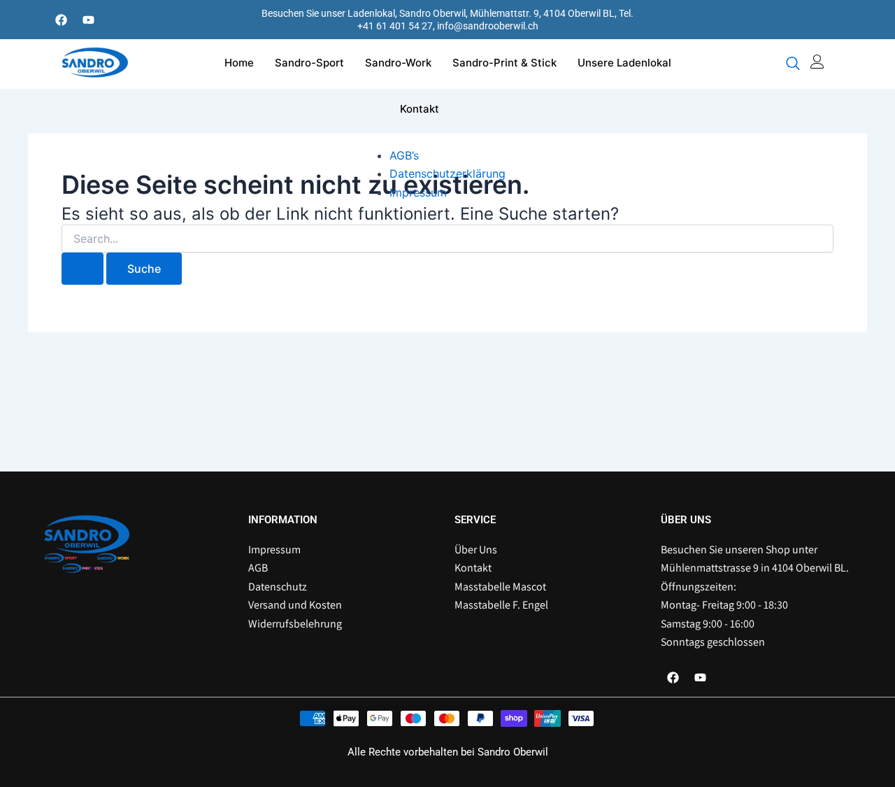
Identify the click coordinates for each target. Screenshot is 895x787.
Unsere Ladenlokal (624, 62)
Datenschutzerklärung (447, 173)
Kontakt (419, 108)
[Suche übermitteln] (82, 269)
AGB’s (404, 155)
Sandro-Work (398, 62)
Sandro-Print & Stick (504, 62)
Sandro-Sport (309, 62)
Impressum (418, 192)
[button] (793, 64)
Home (239, 62)
